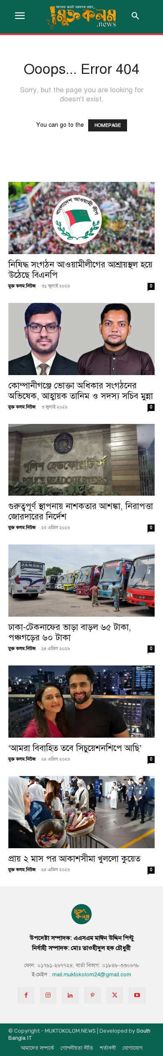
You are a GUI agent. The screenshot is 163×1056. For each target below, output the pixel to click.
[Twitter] (115, 995)
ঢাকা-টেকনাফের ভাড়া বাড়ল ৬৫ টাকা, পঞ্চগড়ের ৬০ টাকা (69, 632)
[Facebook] (26, 995)
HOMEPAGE (107, 125)
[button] (135, 17)
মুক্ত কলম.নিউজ (22, 286)
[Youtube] (137, 995)
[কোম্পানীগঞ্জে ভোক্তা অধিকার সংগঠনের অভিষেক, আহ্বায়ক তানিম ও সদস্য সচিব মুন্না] (81, 339)
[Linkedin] (70, 995)
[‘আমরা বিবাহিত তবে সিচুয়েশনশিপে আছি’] (81, 701)
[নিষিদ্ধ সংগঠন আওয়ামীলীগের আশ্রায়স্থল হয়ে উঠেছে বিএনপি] (81, 218)
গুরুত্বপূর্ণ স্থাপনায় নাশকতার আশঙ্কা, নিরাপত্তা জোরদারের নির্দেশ (80, 511)
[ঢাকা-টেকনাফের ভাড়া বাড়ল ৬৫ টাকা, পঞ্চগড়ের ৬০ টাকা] (81, 580)
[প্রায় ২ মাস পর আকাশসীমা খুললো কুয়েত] (81, 812)
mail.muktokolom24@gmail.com (91, 974)
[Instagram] (48, 995)
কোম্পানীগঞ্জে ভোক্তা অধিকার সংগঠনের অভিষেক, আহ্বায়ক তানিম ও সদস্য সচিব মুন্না (80, 390)
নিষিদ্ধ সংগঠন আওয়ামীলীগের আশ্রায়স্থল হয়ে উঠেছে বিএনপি (80, 269)
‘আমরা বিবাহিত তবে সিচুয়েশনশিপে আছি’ (75, 748)
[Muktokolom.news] (81, 16)
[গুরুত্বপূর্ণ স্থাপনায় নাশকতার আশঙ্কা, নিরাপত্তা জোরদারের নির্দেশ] (81, 460)
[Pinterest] (92, 995)
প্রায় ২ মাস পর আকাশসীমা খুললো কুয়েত (74, 858)
